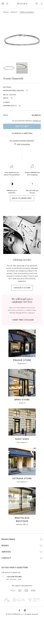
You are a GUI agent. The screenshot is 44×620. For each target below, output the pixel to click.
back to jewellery (22, 198)
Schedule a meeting (22, 133)
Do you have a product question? (22, 140)
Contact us (37, 121)
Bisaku (6, 12)
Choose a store (22, 288)
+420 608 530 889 (14, 577)
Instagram (24, 610)
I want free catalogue (23, 320)
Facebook (19, 610)
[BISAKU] (22, 3)
